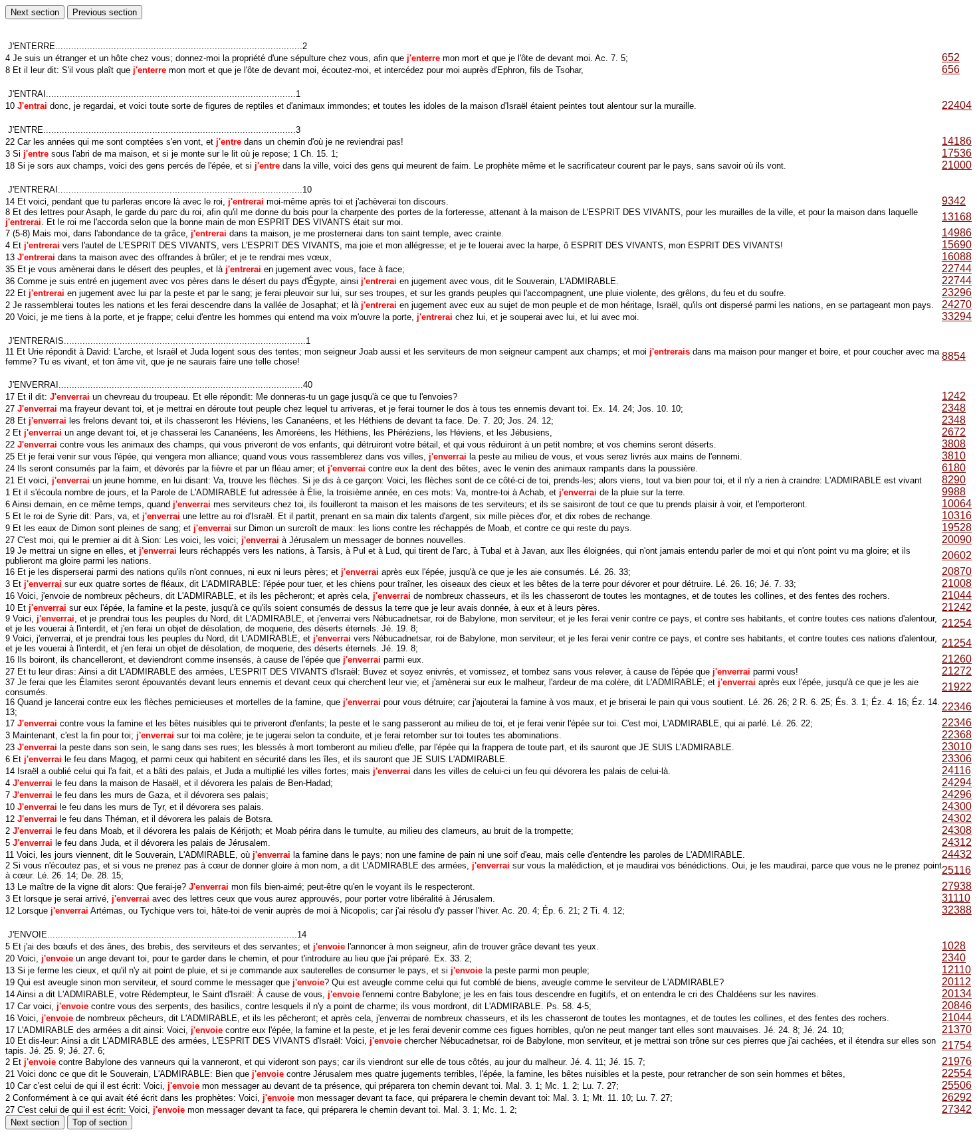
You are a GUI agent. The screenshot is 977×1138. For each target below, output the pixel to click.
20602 (957, 555)
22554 (957, 1073)
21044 (957, 595)
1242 (954, 396)
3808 (954, 443)
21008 (957, 583)
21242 (957, 607)
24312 (957, 842)
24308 (957, 830)
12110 (956, 969)
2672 (954, 432)
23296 (957, 292)
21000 (957, 165)
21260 (957, 659)
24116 (956, 770)
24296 (957, 794)
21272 (957, 671)
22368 (957, 734)
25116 (956, 870)
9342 (954, 200)
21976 (957, 1061)
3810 (954, 455)
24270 (957, 304)
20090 (957, 539)
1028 (954, 945)
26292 (957, 1097)
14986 (957, 232)
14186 (957, 141)
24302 (957, 818)
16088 (957, 256)
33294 (957, 316)
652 (951, 57)
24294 (957, 782)
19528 (957, 527)
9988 (954, 491)
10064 (957, 503)
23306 (957, 758)
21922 (957, 686)
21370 (957, 1029)
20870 (957, 571)
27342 (957, 1109)
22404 (957, 105)
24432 (957, 854)
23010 (957, 746)
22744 (957, 268)
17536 (957, 153)
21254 (957, 623)
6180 (954, 467)
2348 (954, 408)
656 (951, 69)
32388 (957, 910)
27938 (957, 886)
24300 (957, 806)
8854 (954, 356)
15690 (957, 244)
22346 (957, 706)
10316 (957, 515)
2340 (954, 957)
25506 (957, 1085)
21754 (957, 1045)
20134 (957, 993)
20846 (957, 1005)
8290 (954, 479)
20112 (956, 981)
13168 (957, 216)
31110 (956, 898)
